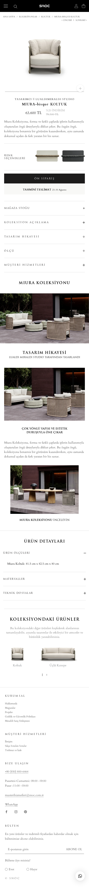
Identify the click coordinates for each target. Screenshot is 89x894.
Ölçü (9, 251)
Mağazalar (10, 707)
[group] (71, 157)
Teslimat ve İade (13, 750)
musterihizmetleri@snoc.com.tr (24, 795)
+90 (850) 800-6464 (16, 772)
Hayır (33, 869)
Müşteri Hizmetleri (25, 265)
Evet (11, 869)
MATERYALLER (14, 579)
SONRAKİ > (81, 20)
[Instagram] (15, 811)
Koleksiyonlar (28, 16)
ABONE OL (74, 849)
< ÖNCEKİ (66, 20)
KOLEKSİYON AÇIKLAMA (26, 222)
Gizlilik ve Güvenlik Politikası (20, 716)
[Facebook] (6, 811)
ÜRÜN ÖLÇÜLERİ (16, 553)
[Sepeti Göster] (83, 6)
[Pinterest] (25, 811)
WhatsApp (11, 804)
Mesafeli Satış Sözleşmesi (17, 721)
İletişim (8, 741)
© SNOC (12, 878)
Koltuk (45, 16)
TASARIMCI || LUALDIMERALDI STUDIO (45, 99)
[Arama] (15, 6)
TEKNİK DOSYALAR (18, 593)
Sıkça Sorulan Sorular (15, 746)
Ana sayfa (9, 16)
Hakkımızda (11, 703)
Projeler (9, 712)
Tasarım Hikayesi (22, 236)
